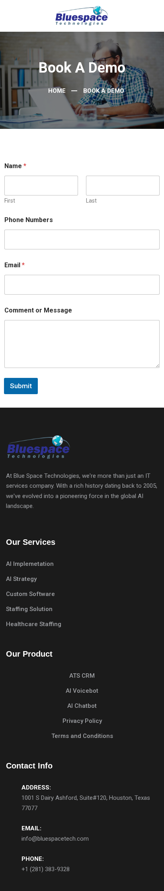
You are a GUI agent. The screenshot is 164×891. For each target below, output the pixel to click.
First (9, 200)
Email (14, 265)
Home (56, 90)
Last (91, 200)
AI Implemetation (30, 563)
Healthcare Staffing (33, 624)
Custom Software (30, 594)
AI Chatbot (82, 705)
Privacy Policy (82, 720)
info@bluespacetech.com (55, 838)
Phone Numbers (28, 220)
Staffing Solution (29, 609)
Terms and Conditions (82, 736)
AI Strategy (21, 579)
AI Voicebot (82, 690)
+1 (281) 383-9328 (45, 869)
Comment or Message (38, 310)
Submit (21, 386)
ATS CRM (82, 675)
